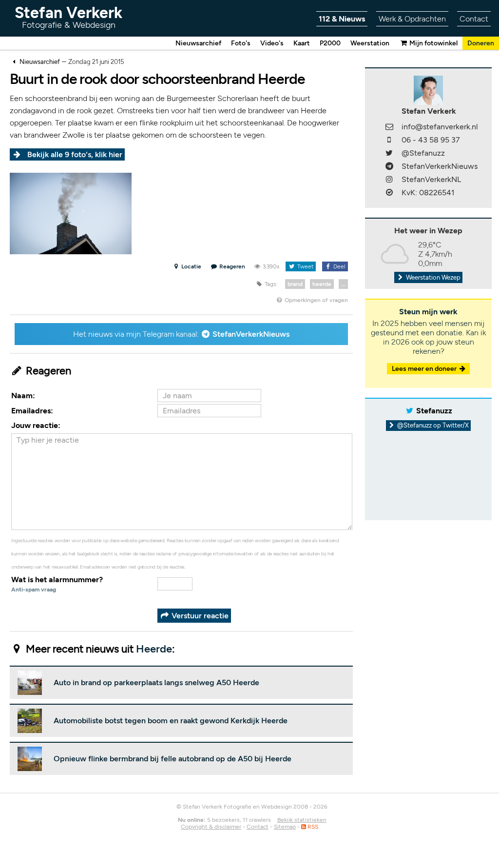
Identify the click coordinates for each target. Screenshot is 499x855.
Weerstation (369, 43)
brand (295, 284)
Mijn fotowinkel (433, 43)
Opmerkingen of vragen (315, 300)
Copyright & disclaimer (211, 826)
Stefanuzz (434, 410)
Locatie (190, 266)
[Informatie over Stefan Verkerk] (428, 89)
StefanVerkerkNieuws (250, 334)
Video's (272, 43)
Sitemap (285, 826)
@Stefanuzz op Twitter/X (432, 425)
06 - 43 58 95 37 (431, 139)
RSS (312, 826)
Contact (474, 18)
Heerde (154, 648)
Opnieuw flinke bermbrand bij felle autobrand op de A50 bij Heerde (172, 758)
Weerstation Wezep (432, 277)
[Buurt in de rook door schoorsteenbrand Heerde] (71, 212)
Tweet (304, 266)
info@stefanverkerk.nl (440, 126)
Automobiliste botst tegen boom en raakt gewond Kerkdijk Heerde (171, 720)
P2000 (330, 43)
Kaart (301, 43)
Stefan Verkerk (68, 16)
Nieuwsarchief (198, 43)
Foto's (240, 43)
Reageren (232, 266)
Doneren (480, 43)
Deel (338, 266)
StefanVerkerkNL (431, 179)
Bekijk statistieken (301, 819)
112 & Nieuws (342, 18)
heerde (321, 284)
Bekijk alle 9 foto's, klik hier (74, 154)
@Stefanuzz (423, 153)
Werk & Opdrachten (412, 18)
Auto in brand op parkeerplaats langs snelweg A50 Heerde (156, 682)
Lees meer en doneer (425, 369)
